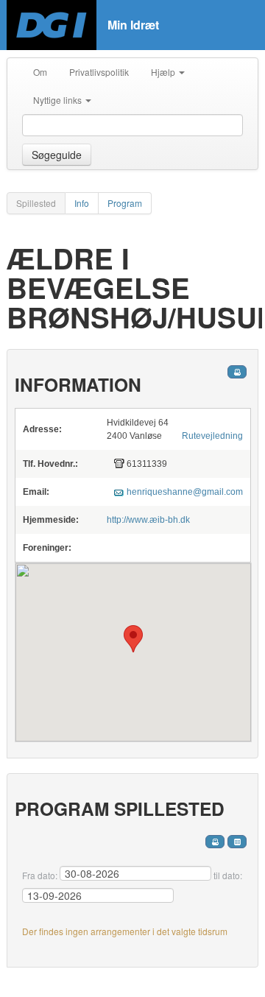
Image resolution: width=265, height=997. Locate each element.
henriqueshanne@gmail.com (185, 492)
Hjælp (164, 72)
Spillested (36, 203)
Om (40, 72)
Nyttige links (58, 100)
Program (124, 203)
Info (81, 203)
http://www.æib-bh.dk (148, 520)
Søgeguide (57, 154)
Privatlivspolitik (99, 72)
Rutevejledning (212, 436)
